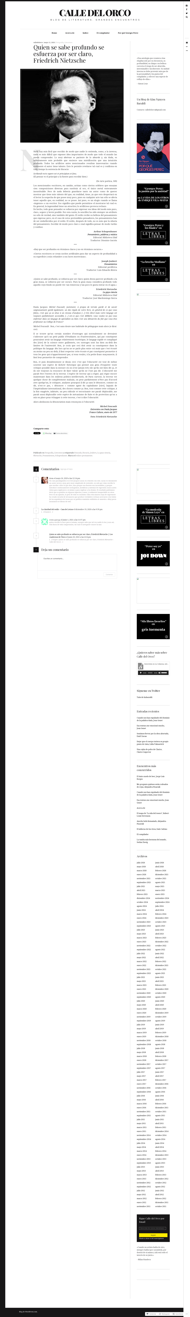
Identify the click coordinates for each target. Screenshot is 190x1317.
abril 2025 (141, 890)
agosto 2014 (160, 1139)
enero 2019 (141, 1036)
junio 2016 (159, 1096)
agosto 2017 (160, 1068)
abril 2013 (159, 1171)
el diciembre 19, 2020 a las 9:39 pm (88, 509)
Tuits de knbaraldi (144, 697)
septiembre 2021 (144, 973)
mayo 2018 (141, 1052)
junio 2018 (159, 1048)
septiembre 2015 (144, 1116)
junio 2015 (159, 1119)
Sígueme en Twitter (148, 690)
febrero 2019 (160, 1033)
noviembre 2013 (143, 1159)
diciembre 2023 (161, 918)
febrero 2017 (160, 1080)
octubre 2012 (160, 1183)
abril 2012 (159, 1195)
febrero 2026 (160, 871)
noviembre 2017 (143, 1064)
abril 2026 (159, 867)
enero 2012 (141, 1202)
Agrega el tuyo (66, 469)
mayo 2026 (141, 867)
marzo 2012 (142, 1198)
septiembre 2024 (162, 902)
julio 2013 (141, 1167)
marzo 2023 (142, 938)
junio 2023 (159, 930)
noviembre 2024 (162, 898)
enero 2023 (141, 942)
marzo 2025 (160, 890)
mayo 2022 (141, 957)
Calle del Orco (95, 12)
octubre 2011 (160, 1206)
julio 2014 (141, 1143)
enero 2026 (141, 875)
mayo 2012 (141, 1195)
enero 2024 (141, 918)
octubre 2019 (160, 1017)
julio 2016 (141, 1096)
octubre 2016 (160, 1088)
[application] (153, 673)
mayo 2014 (141, 1147)
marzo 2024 (142, 914)
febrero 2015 (160, 1127)
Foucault (78, 453)
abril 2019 (159, 1029)
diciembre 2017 (161, 1060)
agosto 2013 (160, 1163)
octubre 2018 (160, 1040)
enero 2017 (141, 1084)
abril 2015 (159, 1123)
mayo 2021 (141, 981)
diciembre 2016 (161, 1084)
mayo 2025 (159, 886)
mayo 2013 (141, 1171)
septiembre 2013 (144, 1163)
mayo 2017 (141, 1076)
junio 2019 (159, 1025)
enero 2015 (141, 1131)
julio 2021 (141, 977)
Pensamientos (48, 456)
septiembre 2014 (144, 1139)
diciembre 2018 (161, 1036)
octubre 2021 (160, 969)
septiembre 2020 (144, 997)
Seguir (153, 1235)
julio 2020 (141, 1001)
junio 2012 (159, 1191)
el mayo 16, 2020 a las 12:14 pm (67, 478)
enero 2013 (141, 1179)
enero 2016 (141, 1108)
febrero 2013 (160, 1175)
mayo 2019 (141, 1029)
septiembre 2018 (144, 1044)
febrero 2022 (160, 961)
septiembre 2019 (144, 1021)
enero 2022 (141, 965)
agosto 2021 (160, 973)
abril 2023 (159, 934)
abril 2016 (159, 1100)
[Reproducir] (141, 673)
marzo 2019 (142, 1033)
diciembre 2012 (161, 1179)
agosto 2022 (160, 950)
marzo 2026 (142, 871)
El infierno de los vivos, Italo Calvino (152, 829)
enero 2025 (160, 894)
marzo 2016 (142, 1104)
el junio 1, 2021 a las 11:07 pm (73, 520)
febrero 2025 (142, 894)
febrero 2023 (160, 938)
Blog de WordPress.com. (28, 1312)
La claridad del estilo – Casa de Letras (57, 509)
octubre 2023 (160, 922)
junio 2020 (159, 1001)
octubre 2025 (160, 878)
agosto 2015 (160, 1116)
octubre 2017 (160, 1064)
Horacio (85, 453)
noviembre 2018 (143, 1040)
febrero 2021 (160, 985)
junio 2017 (159, 1072)
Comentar (109, 578)
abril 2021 (159, 981)
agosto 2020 (160, 997)
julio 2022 (141, 954)
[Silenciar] (159, 673)
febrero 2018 (160, 1056)
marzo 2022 (142, 961)
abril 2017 (159, 1076)
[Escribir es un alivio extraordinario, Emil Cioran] (187, 51)
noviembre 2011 (143, 1206)
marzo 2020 (142, 1009)
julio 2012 (141, 1191)
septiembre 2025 (144, 882)
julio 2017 (141, 1072)
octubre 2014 (160, 1135)
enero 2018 (141, 1060)
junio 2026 (159, 863)
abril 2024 (159, 910)
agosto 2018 (160, 1044)
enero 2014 (141, 1155)
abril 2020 (159, 1005)
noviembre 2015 (143, 1112)
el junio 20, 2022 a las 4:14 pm (78, 537)
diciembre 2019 (161, 1013)
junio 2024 (141, 910)
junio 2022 (159, 954)
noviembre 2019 (143, 1017)
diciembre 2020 (161, 989)
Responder (87, 478)
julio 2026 (141, 863)
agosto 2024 (142, 906)
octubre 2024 (142, 902)
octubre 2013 (160, 1159)
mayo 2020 (141, 1005)
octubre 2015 (160, 1112)
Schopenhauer (61, 456)
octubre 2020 (160, 993)
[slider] (164, 673)
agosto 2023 (160, 926)
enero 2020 (141, 1013)
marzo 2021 (142, 985)
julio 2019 (141, 1025)
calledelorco (38, 42)
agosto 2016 (160, 1092)
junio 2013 (159, 1167)
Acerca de (69, 33)
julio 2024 (159, 906)
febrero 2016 (160, 1104)
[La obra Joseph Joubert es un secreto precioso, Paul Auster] (187, 47)
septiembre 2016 (144, 1092)
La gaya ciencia (103, 453)
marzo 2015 (142, 1127)
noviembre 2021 (143, 969)
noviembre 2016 (143, 1088)
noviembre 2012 (143, 1183)
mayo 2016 (141, 1100)
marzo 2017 (142, 1080)
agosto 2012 (160, 1187)
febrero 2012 (160, 1198)
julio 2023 (141, 930)
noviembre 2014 (143, 1135)
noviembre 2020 (143, 993)
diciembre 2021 (161, 965)
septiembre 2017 (144, 1068)
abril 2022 (159, 957)
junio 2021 (159, 977)
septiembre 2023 (144, 926)
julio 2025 (141, 886)
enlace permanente (84, 456)
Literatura (68, 42)
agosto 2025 (160, 882)
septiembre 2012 (144, 1187)
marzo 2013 (142, 1175)
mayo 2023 (141, 934)
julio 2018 (141, 1048)
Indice (85, 33)
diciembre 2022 (161, 942)
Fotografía (60, 42)
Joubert (93, 453)
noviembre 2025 (143, 878)
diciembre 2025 (161, 875)
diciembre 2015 (161, 1108)
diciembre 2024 (143, 898)
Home (54, 33)
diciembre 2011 (161, 1202)
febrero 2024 (160, 914)
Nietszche (37, 456)
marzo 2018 (142, 1056)
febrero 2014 (160, 1151)
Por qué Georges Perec (128, 33)
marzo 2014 (142, 1151)
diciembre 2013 (161, 1155)
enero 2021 (141, 989)
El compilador (103, 33)
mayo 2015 (141, 1123)
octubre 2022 (160, 946)
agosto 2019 (160, 1021)
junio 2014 (159, 1143)
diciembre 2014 (161, 1131)
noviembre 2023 (143, 922)
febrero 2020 (160, 1009)
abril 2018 (159, 1052)
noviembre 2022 (143, 946)
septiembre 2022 (144, 950)
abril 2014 (159, 1147)
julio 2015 (141, 1119)
